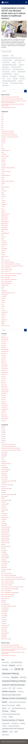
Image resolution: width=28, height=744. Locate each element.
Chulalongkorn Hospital (19, 60)
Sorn (3, 78)
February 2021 (4, 386)
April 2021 (3, 382)
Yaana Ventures (5, 734)
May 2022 (3, 359)
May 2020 (3, 399)
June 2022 (3, 357)
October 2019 (4, 407)
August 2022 (4, 353)
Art (2, 144)
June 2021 (3, 378)
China (11, 669)
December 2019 (4, 405)
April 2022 (3, 361)
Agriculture (3, 140)
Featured (3, 183)
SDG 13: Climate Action (6, 267)
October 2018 (4, 416)
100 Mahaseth (5, 55)
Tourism (3, 302)
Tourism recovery (5, 723)
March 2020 (3, 403)
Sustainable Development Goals (8, 292)
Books (2, 152)
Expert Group (4, 688)
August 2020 (4, 393)
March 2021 (3, 384)
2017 (2, 115)
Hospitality (3, 196)
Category (3, 160)
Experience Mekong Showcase (13, 685)
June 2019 (3, 411)
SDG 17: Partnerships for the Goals (8, 275)
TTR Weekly (4, 725)
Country (3, 169)
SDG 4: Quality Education (6, 281)
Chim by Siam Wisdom (7, 60)
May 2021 (3, 380)
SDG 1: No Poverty (5, 260)
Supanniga (15, 78)
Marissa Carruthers (5, 213)
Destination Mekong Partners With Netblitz (10, 97)
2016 (2, 113)
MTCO (18, 705)
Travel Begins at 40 (14, 723)
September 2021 (4, 372)
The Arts (3, 300)
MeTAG (4, 702)
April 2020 (3, 401)
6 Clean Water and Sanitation (7, 131)
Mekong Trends (4, 229)
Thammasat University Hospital (9, 80)
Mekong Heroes (4, 217)
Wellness (3, 321)
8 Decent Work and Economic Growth (9, 135)
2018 (2, 117)
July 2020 (3, 395)
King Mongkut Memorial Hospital (9, 64)
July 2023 (3, 341)
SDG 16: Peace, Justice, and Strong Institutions (11, 273)
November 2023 (4, 339)
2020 (2, 121)
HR (2, 198)
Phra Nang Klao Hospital (18, 69)
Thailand (3, 298)
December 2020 (4, 389)
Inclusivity (3, 200)
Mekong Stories (4, 225)
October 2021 (4, 370)
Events (2, 179)
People (2, 246)
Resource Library (5, 256)
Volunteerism (4, 319)
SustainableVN (4, 294)
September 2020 (5, 391)
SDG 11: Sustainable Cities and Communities (10, 263)
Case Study (3, 158)
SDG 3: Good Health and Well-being (8, 279)
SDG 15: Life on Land (5, 271)
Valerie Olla (3, 314)
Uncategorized (4, 312)
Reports (3, 254)
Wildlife (2, 323)
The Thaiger (5, 83)
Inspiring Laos (4, 204)
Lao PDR (3, 206)
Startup (2, 287)
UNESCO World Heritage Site (14, 725)
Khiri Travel (19, 688)
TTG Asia (3, 310)
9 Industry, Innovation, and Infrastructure (10, 136)
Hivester (3, 194)
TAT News (5, 711)
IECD (14, 688)
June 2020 (3, 397)
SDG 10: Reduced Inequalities (7, 262)
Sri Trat (8, 78)
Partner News (4, 244)
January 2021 (4, 387)
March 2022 (3, 362)
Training (3, 306)
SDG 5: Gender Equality (6, 283)
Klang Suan (21, 64)
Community (3, 163)
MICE (2, 231)
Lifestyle (3, 210)
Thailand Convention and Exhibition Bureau (11, 714)
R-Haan (13, 71)
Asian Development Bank (16, 662)
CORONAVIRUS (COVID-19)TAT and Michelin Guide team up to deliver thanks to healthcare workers (13, 13)
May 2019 (3, 412)
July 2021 (3, 376)
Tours (2, 304)
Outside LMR (4, 242)
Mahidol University (9, 691)
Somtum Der (21, 76)
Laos (2, 208)
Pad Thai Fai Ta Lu (6, 69)
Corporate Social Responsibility (8, 167)
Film (2, 185)
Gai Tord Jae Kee (6, 62)
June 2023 (3, 343)
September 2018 (4, 418)
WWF (16, 731)
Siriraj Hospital (13, 76)
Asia (2, 146)
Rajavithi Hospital (21, 71)
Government (4, 190)
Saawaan (16, 73)
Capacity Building (5, 156)
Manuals (3, 212)
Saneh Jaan (4, 76)
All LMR (2, 142)
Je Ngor (14, 62)
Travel (2, 308)
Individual (3, 202)
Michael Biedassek (5, 233)
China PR (3, 161)
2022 (2, 125)
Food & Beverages (5, 187)
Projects (3, 252)
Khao (19, 62)
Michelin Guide (5, 67)
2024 (2, 129)
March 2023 (3, 347)
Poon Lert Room (5, 71)
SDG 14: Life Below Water (6, 269)
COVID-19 (18, 669)
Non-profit (3, 240)
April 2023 (3, 345)
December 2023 (4, 337)
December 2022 (4, 349)
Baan (12, 55)
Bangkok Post (19, 665)
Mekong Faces (4, 215)
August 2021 (4, 374)
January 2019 (4, 414)
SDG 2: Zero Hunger (5, 277)
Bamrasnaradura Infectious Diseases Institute (12, 57)
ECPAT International (5, 677)
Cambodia (3, 154)
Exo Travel (23, 677)
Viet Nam (3, 315)
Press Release (4, 248)
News (2, 238)
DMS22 (2, 177)
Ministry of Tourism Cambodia (8, 705)
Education (14, 677)
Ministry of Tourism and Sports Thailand (17, 702)
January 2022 (4, 366)
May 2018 (3, 420)
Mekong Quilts (4, 223)
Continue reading (6, 51)
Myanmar (3, 237)
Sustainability (4, 290)
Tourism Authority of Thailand (16, 83)
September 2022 (4, 351)
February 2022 (4, 364)
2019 (2, 119)
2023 (2, 127)
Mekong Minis (4, 219)
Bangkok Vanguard (5, 150)
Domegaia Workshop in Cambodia (8, 107)
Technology (3, 296)
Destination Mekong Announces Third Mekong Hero (12, 98)
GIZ (10, 688)
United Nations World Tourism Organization (13, 728)
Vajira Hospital (5, 85)
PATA (9, 708)
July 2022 (3, 355)
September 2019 (4, 409)
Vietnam (3, 317)
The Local (20, 80)
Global (2, 188)
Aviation (3, 148)
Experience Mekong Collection (7, 181)
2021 (2, 123)
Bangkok (12, 665)
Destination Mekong (5, 175)
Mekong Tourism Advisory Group (11, 695)
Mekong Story (4, 227)
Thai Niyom (22, 78)
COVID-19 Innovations (6, 171)
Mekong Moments (5, 221)
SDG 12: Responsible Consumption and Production (12, 265)
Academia (3, 138)
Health (2, 192)
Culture (2, 173)
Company (3, 165)
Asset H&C (4, 665)
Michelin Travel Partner (16, 67)
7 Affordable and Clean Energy (7, 133)
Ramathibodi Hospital (7, 73)
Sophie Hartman (4, 285)
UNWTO (4, 732)
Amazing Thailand (5, 662)
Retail (2, 258)
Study (2, 289)
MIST (2, 235)
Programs (3, 250)
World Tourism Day (5, 325)
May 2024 (3, 336)
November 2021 (4, 368)
